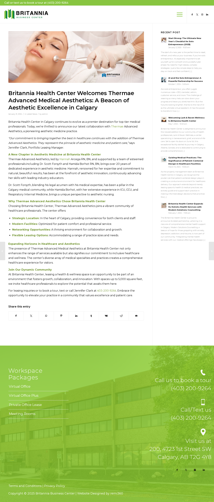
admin (45, 114)
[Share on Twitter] (31, 316)
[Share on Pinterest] (61, 316)
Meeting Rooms (22, 414)
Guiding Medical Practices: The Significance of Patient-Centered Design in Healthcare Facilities (185, 160)
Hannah (65, 159)
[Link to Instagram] (202, 14)
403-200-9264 (106, 290)
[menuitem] (179, 14)
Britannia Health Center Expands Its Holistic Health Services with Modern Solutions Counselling (185, 207)
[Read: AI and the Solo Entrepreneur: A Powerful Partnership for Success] (164, 80)
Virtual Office (19, 386)
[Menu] (179, 14)
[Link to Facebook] (192, 14)
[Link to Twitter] (197, 14)
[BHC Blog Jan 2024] (76, 57)
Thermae (117, 126)
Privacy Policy (54, 486)
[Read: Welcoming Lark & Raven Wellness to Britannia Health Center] (164, 120)
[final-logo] (26, 14)
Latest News (32, 114)
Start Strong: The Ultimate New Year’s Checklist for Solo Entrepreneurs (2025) (184, 41)
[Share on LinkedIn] (76, 316)
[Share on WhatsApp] (46, 316)
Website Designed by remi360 (100, 493)
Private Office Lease (25, 405)
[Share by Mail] (136, 316)
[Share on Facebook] (16, 316)
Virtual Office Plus (23, 396)
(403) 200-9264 (57, 2)
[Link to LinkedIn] (207, 14)
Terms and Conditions (25, 486)
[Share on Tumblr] (91, 316)
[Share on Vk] (106, 316)
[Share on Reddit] (121, 316)
